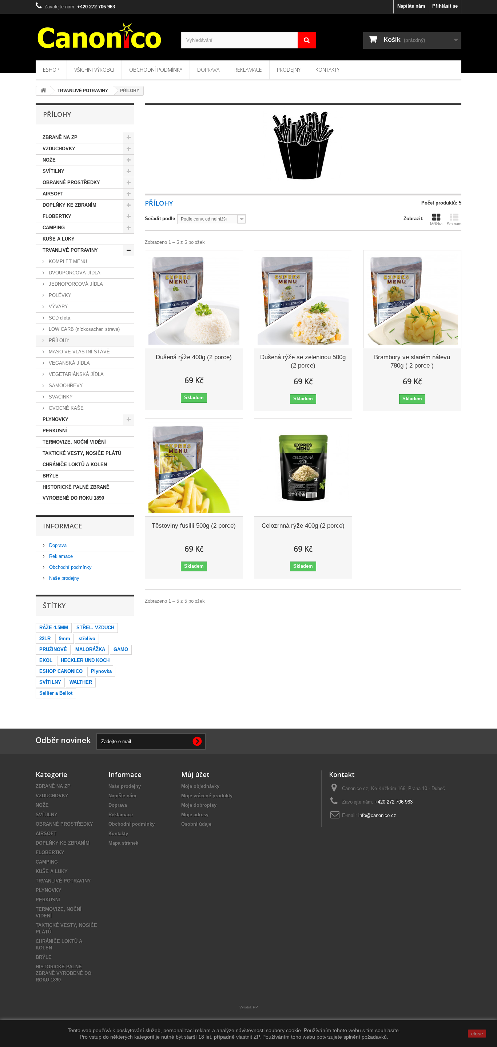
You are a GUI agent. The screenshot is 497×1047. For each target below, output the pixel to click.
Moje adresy (194, 814)
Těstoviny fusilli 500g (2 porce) (194, 525)
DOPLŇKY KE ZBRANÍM (69, 205)
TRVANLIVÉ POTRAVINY (70, 250)
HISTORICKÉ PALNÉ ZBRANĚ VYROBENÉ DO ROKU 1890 (76, 492)
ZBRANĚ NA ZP (60, 137)
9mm (64, 638)
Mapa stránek (123, 843)
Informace (62, 525)
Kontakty (327, 69)
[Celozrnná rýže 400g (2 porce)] (303, 467)
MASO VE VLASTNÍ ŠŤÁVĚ (78, 351)
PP (255, 1007)
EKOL (45, 660)
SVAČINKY (60, 397)
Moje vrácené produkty (206, 795)
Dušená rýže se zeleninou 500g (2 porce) (303, 361)
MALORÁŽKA (90, 649)
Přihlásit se (445, 6)
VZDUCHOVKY (59, 148)
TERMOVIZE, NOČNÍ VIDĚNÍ (74, 442)
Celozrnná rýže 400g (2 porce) (303, 525)
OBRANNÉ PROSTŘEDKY (71, 182)
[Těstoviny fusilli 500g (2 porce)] (193, 467)
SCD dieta (58, 318)
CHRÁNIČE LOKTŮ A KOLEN (75, 464)
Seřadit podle (160, 218)
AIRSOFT (53, 194)
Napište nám (411, 6)
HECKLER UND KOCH (85, 660)
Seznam (454, 224)
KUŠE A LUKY (59, 239)
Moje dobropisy (198, 805)
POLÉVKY (59, 295)
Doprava (208, 69)
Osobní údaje (196, 824)
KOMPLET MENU (67, 261)
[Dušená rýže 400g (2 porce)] (193, 299)
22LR (45, 638)
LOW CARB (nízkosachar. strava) (83, 329)
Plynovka (101, 671)
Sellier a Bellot (55, 693)
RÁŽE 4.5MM (53, 627)
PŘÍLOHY (58, 340)
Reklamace (248, 69)
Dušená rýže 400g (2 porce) (194, 357)
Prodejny (289, 69)
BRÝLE (51, 476)
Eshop (51, 69)
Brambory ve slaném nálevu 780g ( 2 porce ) (412, 361)
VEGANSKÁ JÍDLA (68, 363)
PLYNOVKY (55, 419)
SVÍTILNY (53, 171)
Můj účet (195, 774)
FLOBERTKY (57, 216)
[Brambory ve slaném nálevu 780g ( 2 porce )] (412, 299)
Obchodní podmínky (155, 69)
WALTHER (80, 682)
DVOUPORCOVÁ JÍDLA (73, 272)
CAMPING (54, 227)
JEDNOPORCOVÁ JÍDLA (75, 284)
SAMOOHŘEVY (65, 385)
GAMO (121, 649)
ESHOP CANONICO (61, 671)
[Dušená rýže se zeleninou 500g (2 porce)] (303, 299)
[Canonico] (103, 35)
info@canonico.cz (377, 815)
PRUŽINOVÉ (53, 649)
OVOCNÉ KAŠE (65, 408)
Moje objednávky (200, 786)
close (477, 1033)
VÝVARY (57, 306)
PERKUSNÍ (55, 430)
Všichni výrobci (94, 69)
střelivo (87, 638)
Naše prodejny (63, 578)
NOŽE (49, 160)
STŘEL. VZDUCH (95, 627)
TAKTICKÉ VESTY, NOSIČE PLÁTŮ (82, 453)
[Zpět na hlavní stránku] (43, 90)
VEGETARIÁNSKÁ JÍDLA (75, 374)
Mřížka (436, 224)
